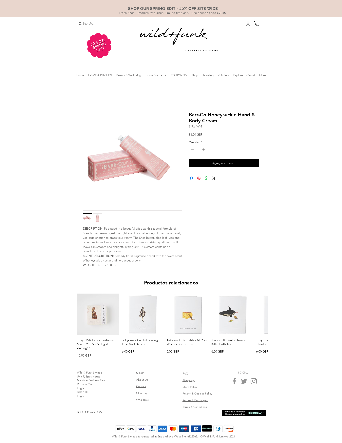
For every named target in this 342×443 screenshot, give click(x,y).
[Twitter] (244, 381)
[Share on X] (214, 178)
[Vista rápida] (98, 314)
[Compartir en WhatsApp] (206, 178)
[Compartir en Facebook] (191, 178)
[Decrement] (191, 149)
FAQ (185, 373)
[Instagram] (254, 381)
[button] (257, 23)
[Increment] (203, 149)
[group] (171, 325)
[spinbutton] (197, 149)
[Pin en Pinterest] (199, 178)
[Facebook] (234, 381)
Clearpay (141, 393)
